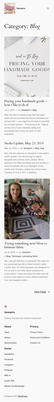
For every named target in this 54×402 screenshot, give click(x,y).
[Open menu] (48, 8)
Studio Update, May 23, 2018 (24, 143)
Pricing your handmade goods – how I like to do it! (25, 103)
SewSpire (25, 110)
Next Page (42, 291)
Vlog (42, 148)
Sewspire (20, 8)
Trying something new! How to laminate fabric (25, 245)
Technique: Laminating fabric (24, 256)
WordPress (22, 396)
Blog (35, 110)
